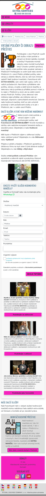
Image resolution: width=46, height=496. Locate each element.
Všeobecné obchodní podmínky (23, 464)
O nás (23, 462)
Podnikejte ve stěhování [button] (23, 315)
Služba (6, 201)
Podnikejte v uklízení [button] (23, 354)
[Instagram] (17, 476)
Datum (6, 212)
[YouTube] (28, 476)
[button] (23, 17)
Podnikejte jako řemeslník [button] (23, 393)
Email (5, 228)
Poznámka (7, 244)
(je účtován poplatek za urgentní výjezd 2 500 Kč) (21, 262)
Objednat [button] (40, 46)
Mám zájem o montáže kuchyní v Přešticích (23, 450)
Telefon (6, 235)
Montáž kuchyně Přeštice (23, 417)
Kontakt (23, 467)
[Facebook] (23, 476)
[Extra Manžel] (22, 7)
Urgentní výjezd (9, 255)
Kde (4, 220)
